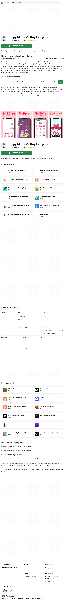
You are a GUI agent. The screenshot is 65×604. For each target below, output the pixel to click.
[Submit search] (13, 2)
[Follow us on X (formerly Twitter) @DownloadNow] (6, 590)
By (12, 40)
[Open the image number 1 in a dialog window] (24, 124)
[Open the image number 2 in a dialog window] (40, 124)
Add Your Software (28, 571)
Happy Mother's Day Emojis (29, 37)
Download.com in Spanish (30, 576)
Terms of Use (48, 571)
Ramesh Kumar (30, 443)
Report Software (33, 349)
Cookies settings (49, 581)
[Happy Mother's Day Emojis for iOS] (3, 38)
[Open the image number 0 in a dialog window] (8, 124)
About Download (28, 568)
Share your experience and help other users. (39, 51)
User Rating (24, 40)
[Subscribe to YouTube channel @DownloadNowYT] (10, 590)
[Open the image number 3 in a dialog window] (56, 124)
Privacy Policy (48, 568)
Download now (18, 46)
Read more (61, 58)
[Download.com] (5, 3)
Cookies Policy (49, 573)
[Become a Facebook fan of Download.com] (3, 590)
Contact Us (26, 573)
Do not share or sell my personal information (51, 577)
